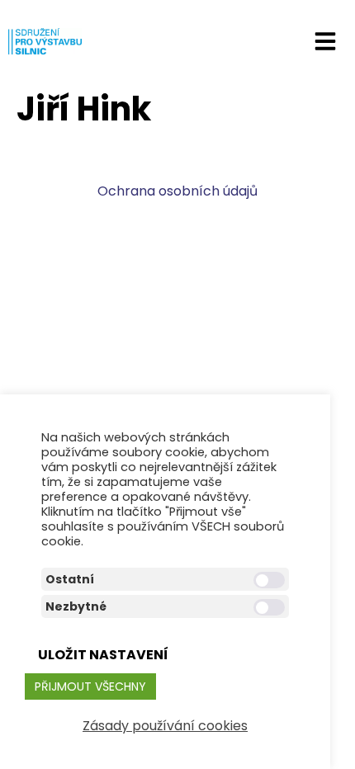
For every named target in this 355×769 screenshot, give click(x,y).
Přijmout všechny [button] (90, 686)
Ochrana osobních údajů (177, 191)
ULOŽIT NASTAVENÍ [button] (103, 654)
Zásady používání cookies (165, 725)
